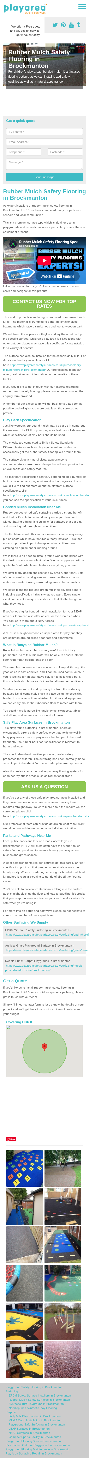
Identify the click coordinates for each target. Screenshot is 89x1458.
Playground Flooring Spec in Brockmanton (33, 1441)
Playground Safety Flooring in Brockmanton (34, 1387)
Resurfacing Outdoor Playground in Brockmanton (38, 1445)
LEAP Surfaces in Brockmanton (29, 1428)
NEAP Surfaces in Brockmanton (29, 1432)
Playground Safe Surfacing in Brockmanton (37, 1424)
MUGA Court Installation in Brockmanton (35, 1420)
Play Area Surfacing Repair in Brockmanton (34, 1453)
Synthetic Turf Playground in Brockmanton (36, 1403)
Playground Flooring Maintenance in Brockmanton (38, 1449)
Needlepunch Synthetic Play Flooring (33, 1408)
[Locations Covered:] (5, 6)
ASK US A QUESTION (44, 786)
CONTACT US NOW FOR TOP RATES (44, 304)
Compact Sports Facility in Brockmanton (35, 1437)
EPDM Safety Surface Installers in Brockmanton (40, 1395)
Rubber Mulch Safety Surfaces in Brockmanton (39, 1399)
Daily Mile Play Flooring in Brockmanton (35, 1416)
